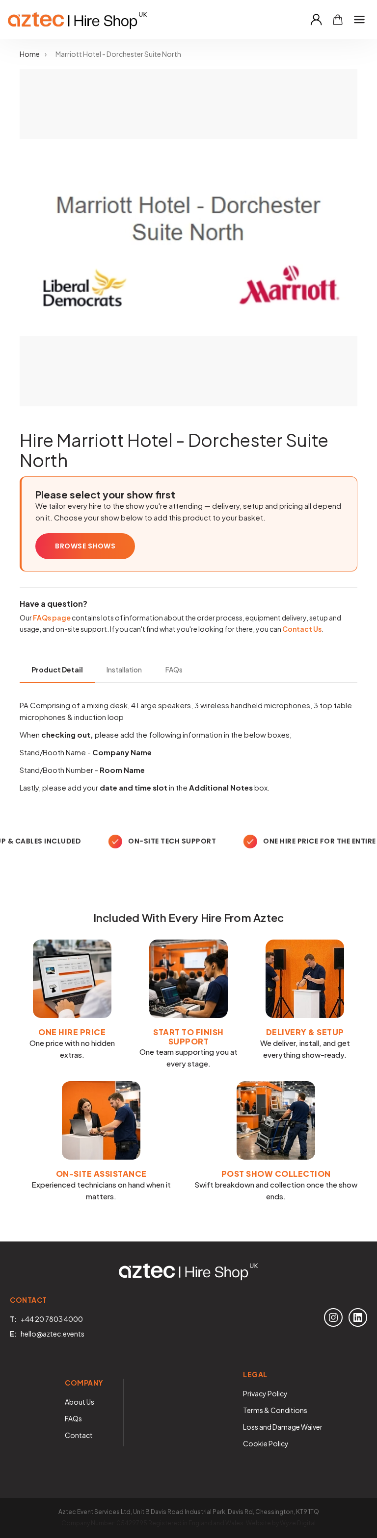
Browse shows (85, 546)
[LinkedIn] (358, 1317)
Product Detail (57, 669)
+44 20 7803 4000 (52, 1319)
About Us (79, 1401)
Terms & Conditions (275, 1410)
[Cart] (338, 19)
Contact (79, 1435)
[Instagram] (333, 1317)
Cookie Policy (266, 1443)
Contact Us (302, 628)
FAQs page (52, 617)
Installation (124, 669)
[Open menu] (359, 19)
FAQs (174, 669)
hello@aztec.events (52, 1333)
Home (30, 54)
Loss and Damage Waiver (283, 1426)
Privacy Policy (265, 1393)
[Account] (316, 19)
